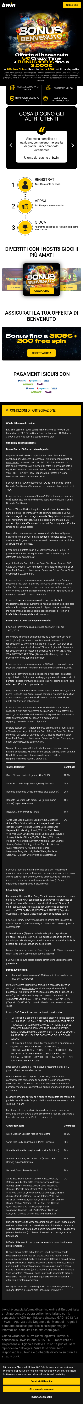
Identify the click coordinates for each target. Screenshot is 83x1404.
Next (73, 145)
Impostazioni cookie (41, 1397)
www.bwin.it (12, 462)
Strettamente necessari (41, 1389)
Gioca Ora (72, 5)
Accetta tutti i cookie (41, 1381)
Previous (11, 145)
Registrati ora (41, 353)
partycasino (11, 4)
